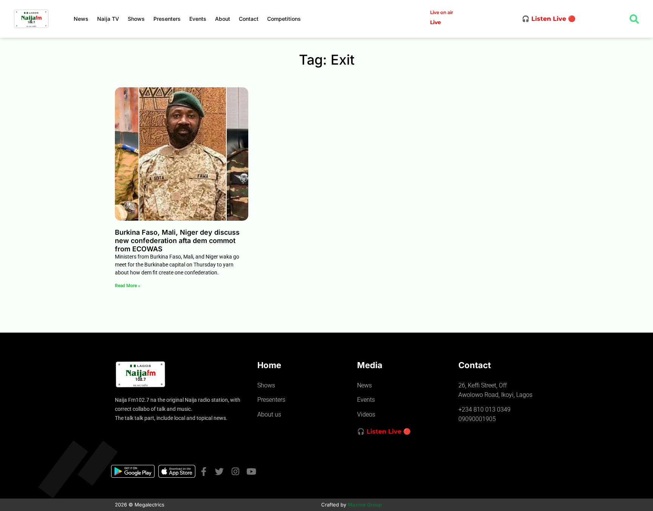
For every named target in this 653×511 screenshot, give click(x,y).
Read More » (127, 285)
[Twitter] (219, 471)
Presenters (167, 18)
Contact (248, 18)
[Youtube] (251, 471)
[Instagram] (235, 471)
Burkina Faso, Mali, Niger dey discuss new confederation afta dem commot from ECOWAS (177, 240)
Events (197, 18)
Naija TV (108, 18)
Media (369, 365)
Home (269, 365)
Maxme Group (365, 505)
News (81, 18)
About (222, 18)
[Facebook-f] (203, 471)
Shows (136, 18)
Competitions (284, 18)
